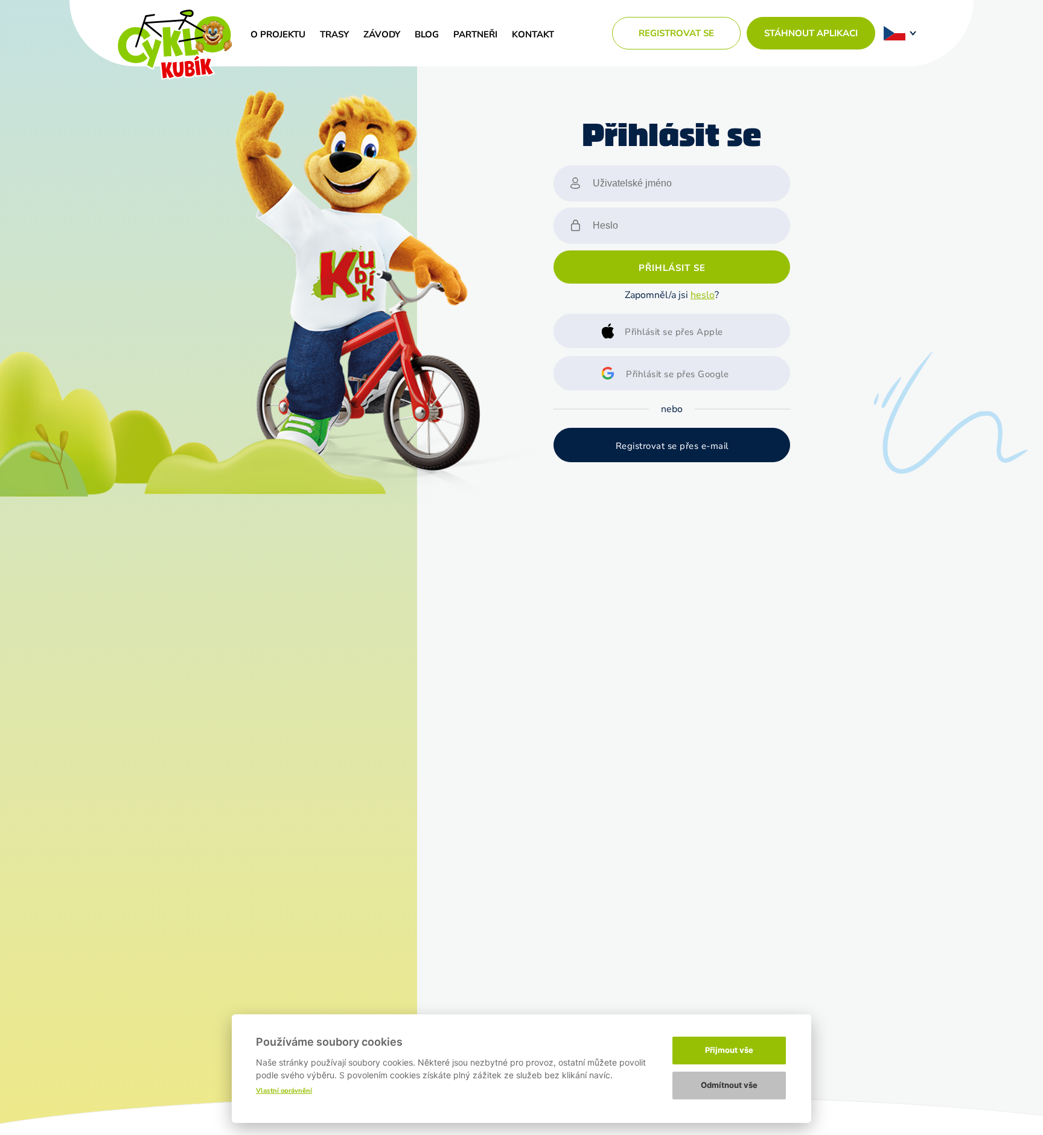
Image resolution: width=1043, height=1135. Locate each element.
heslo (703, 295)
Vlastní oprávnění (284, 1090)
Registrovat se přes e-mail (672, 446)
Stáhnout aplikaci (811, 33)
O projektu (277, 34)
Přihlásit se (672, 268)
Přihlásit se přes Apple (674, 332)
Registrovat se (676, 33)
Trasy (334, 34)
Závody (381, 34)
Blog (427, 34)
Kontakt (533, 34)
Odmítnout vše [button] (729, 1085)
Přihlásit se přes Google (677, 374)
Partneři (475, 34)
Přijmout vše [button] (729, 1050)
